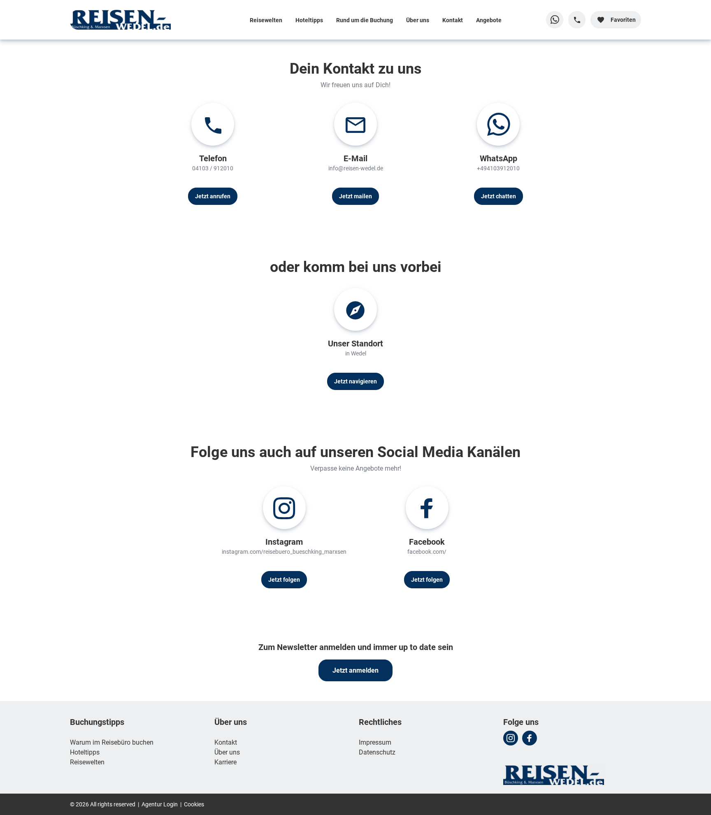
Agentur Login (160, 804)
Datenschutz (377, 752)
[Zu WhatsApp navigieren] (554, 19)
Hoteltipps (309, 20)
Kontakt (452, 20)
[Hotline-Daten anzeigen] (577, 19)
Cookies (194, 804)
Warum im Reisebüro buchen (111, 742)
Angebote (489, 20)
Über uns (417, 20)
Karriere (225, 761)
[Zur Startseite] (124, 20)
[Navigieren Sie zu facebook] (529, 738)
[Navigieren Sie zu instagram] (510, 738)
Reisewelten (266, 20)
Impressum (375, 742)
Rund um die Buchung (364, 20)
